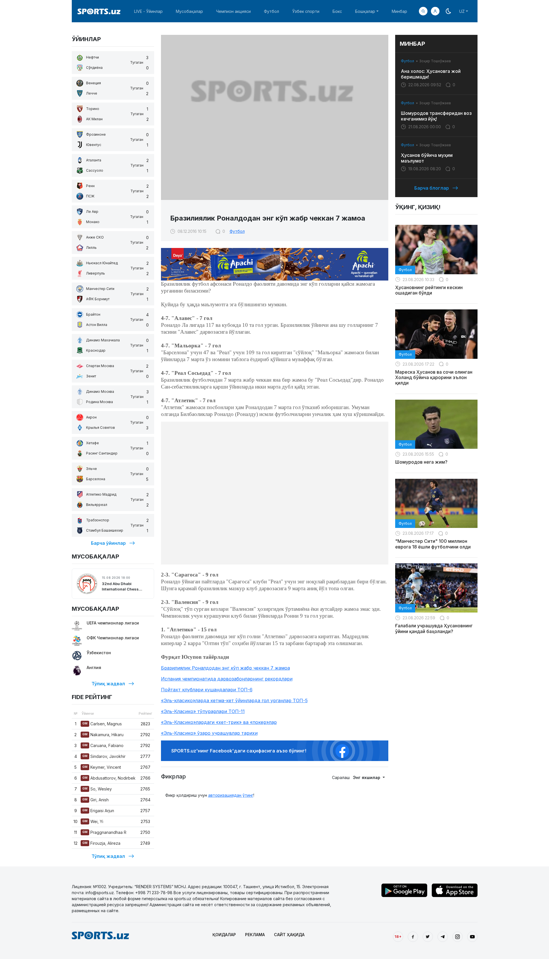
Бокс (337, 11)
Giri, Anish (95, 799)
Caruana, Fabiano (103, 745)
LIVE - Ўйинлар (148, 11)
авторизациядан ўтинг (230, 795)
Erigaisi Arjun (98, 810)
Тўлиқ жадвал (108, 683)
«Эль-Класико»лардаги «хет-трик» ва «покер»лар (219, 722)
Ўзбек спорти (305, 11)
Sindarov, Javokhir (104, 756)
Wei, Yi (92, 821)
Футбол (271, 11)
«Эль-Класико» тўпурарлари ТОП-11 (203, 711)
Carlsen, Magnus (102, 723)
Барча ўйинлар (108, 543)
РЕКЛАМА (255, 934)
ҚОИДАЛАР (224, 934)
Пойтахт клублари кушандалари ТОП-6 (206, 689)
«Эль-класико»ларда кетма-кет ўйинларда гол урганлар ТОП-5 (234, 700)
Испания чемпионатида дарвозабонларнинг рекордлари (227, 679)
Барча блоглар (431, 188)
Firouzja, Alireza (101, 843)
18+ (398, 936)
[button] (435, 11)
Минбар (399, 11)
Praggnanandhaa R (104, 832)
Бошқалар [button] (365, 11)
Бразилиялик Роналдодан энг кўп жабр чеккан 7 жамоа (225, 668)
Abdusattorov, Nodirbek (109, 778)
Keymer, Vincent (101, 767)
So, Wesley (97, 788)
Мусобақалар (189, 11)
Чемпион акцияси (233, 11)
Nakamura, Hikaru (103, 734)
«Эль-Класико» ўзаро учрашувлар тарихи (209, 733)
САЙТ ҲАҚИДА (289, 934)
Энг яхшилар (367, 777)
